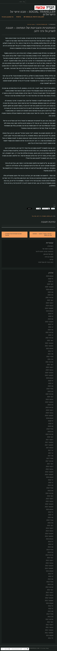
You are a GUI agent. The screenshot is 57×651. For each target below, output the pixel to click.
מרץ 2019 (50, 405)
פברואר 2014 (49, 555)
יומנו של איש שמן (48, 254)
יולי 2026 (50, 279)
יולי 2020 (50, 380)
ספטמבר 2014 (49, 536)
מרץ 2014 (50, 552)
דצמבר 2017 (49, 439)
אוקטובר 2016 (49, 472)
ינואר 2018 (50, 437)
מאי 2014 (50, 547)
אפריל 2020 (49, 389)
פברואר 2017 (49, 461)
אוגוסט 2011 (49, 635)
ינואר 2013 (50, 590)
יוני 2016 (50, 482)
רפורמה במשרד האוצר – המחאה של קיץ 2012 (42, 234)
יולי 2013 (50, 573)
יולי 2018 (50, 421)
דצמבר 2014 (49, 528)
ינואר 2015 (50, 525)
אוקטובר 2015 (49, 504)
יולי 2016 (50, 480)
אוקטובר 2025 (49, 287)
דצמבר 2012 (49, 592)
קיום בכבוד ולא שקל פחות (45, 262)
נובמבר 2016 (49, 469)
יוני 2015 (50, 515)
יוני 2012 (50, 608)
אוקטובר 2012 (49, 598)
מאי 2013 (50, 579)
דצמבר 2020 (49, 367)
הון (51, 216)
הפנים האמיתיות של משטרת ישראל (13, 234)
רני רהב (39, 216)
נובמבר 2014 (49, 531)
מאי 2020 (50, 386)
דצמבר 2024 (49, 303)
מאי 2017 (50, 456)
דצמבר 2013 (49, 560)
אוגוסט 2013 (49, 571)
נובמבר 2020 (49, 370)
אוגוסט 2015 (49, 509)
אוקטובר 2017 (49, 442)
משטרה (44, 216)
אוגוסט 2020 (49, 378)
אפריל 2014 (49, 549)
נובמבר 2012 (49, 595)
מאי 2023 (50, 329)
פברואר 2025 (49, 297)
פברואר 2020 (49, 394)
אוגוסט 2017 (49, 447)
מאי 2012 (50, 611)
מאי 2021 (50, 354)
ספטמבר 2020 (49, 375)
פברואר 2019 (49, 407)
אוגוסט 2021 (49, 348)
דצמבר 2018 (49, 410)
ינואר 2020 (50, 396)
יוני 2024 (50, 316)
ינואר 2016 (50, 496)
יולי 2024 (50, 313)
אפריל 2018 (49, 429)
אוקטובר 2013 (49, 565)
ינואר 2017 (50, 464)
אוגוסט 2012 (49, 603)
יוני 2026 (50, 281)
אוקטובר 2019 (49, 402)
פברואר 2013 (49, 587)
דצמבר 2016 (49, 466)
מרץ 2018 (50, 431)
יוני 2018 (50, 423)
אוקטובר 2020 (49, 372)
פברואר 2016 (49, 493)
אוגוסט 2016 (49, 477)
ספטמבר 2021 (49, 346)
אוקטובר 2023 (49, 321)
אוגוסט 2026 (49, 276)
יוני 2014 (50, 544)
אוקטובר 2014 (49, 533)
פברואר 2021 (49, 362)
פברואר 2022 (49, 338)
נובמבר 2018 (49, 413)
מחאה (48, 216)
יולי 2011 (50, 638)
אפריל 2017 (49, 458)
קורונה (51, 259)
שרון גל (34, 216)
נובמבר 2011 (49, 627)
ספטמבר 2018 (49, 415)
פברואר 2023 (49, 332)
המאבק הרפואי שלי (47, 249)
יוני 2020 (50, 383)
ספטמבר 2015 (49, 506)
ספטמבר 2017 (49, 445)
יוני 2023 (50, 327)
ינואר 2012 (50, 622)
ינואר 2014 (50, 557)
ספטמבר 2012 (49, 600)
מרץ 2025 (50, 295)
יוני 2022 (50, 335)
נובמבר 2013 (49, 563)
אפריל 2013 (49, 582)
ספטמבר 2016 (49, 474)
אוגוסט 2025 (49, 289)
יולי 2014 (50, 541)
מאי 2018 (50, 426)
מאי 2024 (50, 319)
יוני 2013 (50, 576)
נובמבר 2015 (49, 501)
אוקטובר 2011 (49, 630)
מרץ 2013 (50, 584)
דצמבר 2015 (49, 498)
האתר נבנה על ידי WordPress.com (39, 648)
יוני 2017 (50, 453)
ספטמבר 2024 (49, 308)
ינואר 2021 (50, 364)
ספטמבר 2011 (49, 632)
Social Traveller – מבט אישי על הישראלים (32, 13)
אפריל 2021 (49, 356)
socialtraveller (42, 24)
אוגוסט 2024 (49, 311)
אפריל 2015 (49, 520)
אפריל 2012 (49, 614)
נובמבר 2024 (49, 305)
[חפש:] (1, 1)
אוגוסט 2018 (49, 418)
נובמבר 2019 (49, 399)
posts (18, 17)
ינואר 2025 (50, 300)
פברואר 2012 (49, 619)
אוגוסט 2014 (49, 539)
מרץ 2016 (50, 490)
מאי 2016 (50, 485)
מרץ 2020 (50, 391)
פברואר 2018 (49, 434)
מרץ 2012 (50, 616)
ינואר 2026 (50, 284)
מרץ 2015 (50, 523)
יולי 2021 (50, 351)
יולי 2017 (50, 450)
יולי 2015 (50, 512)
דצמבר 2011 (49, 624)
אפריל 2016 (49, 488)
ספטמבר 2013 (49, 568)
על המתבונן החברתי (7, 17)
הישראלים (50, 246)
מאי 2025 (50, 292)
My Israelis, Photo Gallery (34, 17)
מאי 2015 (50, 517)
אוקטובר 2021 (49, 343)
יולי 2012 (50, 606)
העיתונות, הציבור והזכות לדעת (44, 251)
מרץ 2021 (50, 359)
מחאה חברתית (31, 24)
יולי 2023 (50, 324)
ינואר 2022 (50, 340)
